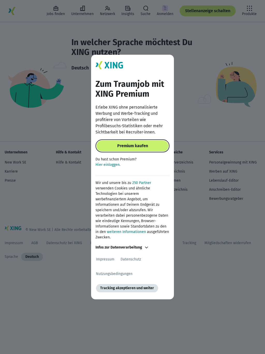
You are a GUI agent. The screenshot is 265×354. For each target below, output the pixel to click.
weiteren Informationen (126, 232)
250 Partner (141, 183)
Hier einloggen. (107, 164)
